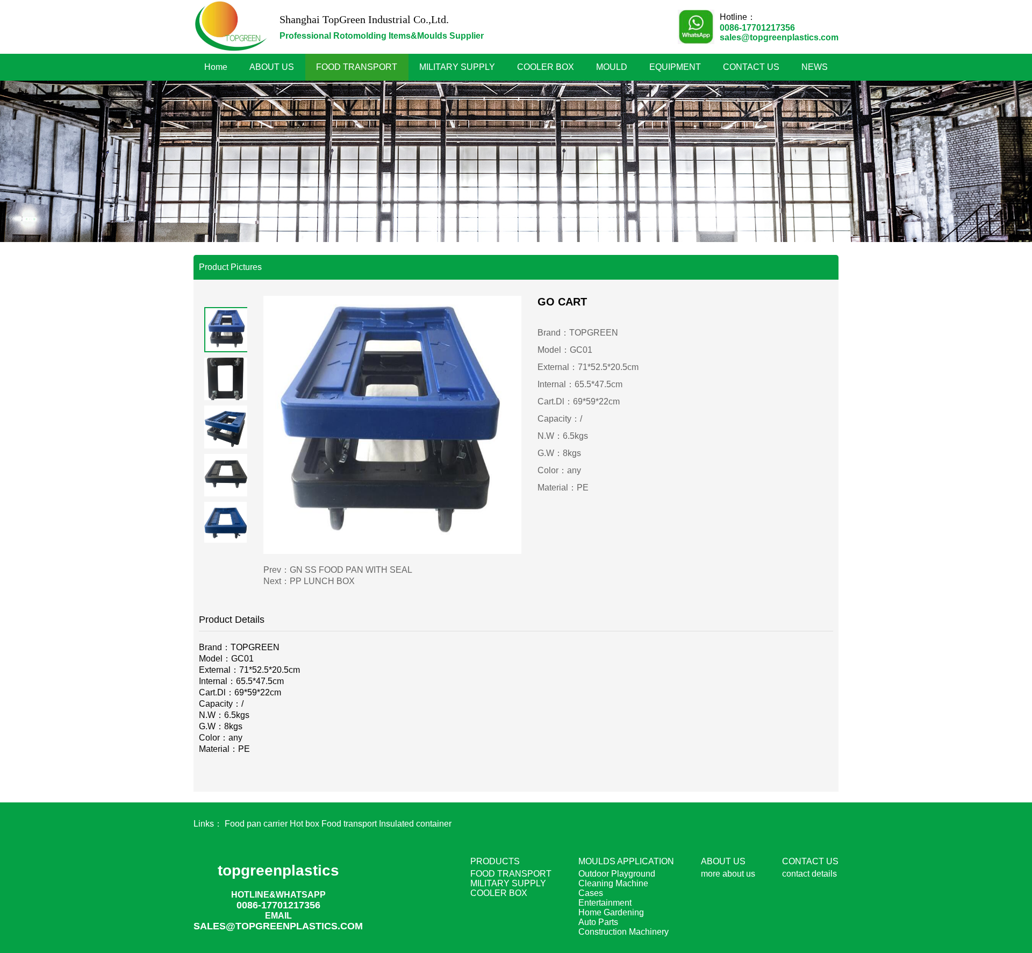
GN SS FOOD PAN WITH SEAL (351, 569)
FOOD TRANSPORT (356, 67)
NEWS (814, 67)
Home (215, 67)
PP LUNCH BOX (322, 581)
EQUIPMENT (675, 67)
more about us (728, 873)
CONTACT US (751, 67)
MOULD (611, 67)
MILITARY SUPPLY (457, 67)
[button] (225, 301)
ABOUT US (271, 67)
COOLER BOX (545, 67)
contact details (809, 873)
